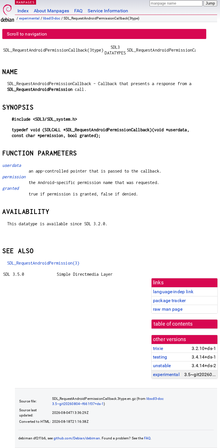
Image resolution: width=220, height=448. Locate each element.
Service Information (108, 10)
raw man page (167, 309)
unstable (162, 365)
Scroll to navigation (27, 34)
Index (23, 10)
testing (160, 357)
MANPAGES (25, 2)
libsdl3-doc (51, 18)
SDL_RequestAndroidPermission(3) (43, 263)
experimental (29, 18)
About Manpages (51, 10)
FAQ (78, 10)
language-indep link (173, 291)
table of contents (173, 324)
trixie (158, 348)
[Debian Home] (7, 11)
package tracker (169, 300)
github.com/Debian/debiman (77, 438)
